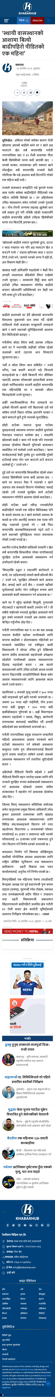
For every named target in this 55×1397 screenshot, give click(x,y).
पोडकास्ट (42, 1318)
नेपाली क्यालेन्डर (8, 1359)
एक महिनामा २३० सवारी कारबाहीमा (27, 1141)
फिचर (4, 1313)
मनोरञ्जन (23, 1309)
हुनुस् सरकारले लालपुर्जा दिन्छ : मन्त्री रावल (27, 1047)
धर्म (21, 1289)
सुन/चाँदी (6, 1340)
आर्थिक (5, 1304)
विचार (22, 1299)
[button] (48, 1384)
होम (3, 1289)
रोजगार (23, 1318)
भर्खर (27, 1038)
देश (40, 1289)
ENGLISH (37, 21)
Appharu (6, 1388)
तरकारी (5, 1354)
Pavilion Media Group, (24, 1369)
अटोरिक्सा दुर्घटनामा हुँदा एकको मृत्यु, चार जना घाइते (27, 1169)
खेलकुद (42, 1294)
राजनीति (42, 1304)
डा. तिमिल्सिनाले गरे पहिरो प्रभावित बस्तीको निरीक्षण (27, 1079)
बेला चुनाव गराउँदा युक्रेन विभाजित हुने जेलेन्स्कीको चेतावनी (28, 1112)
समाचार (5, 1294)
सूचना (41, 1299)
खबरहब (19, 64)
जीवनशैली (6, 1309)
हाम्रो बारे (11, 1273)
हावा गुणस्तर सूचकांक (11, 1345)
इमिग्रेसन (24, 1313)
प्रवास (4, 1318)
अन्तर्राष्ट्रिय (6, 1299)
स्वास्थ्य (23, 1304)
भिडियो (42, 1313)
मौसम (4, 1350)
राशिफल (42, 1309)
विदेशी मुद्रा (6, 1335)
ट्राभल (22, 1294)
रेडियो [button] (22, 21)
